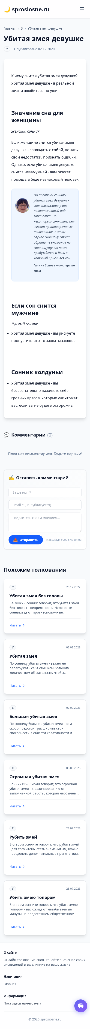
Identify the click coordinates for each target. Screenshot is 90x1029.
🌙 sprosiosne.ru (27, 9)
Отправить (25, 539)
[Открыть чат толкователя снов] (80, 1005)
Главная (10, 28)
